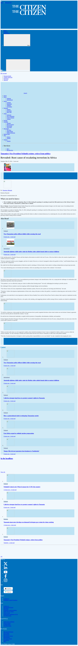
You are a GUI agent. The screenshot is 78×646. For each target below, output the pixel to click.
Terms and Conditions (9, 621)
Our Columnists (10, 116)
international (7, 33)
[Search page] (12, 28)
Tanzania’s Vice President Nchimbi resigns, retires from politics (25, 154)
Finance (9, 109)
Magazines (6, 128)
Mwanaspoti (7, 637)
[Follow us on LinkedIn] (5, 569)
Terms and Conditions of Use (11, 614)
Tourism (9, 123)
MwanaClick (8, 2)
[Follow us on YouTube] (5, 573)
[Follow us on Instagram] (5, 581)
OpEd (5, 113)
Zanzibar (6, 121)
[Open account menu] (18, 65)
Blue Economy (10, 124)
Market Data (7, 134)
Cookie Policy (7, 624)
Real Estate (9, 126)
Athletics (9, 105)
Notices (8, 137)
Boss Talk (9, 112)
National (6, 32)
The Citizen (6, 633)
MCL (2, 2)
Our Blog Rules (7, 615)
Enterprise (9, 110)
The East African (8, 638)
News (5, 97)
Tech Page (9, 127)
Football (9, 102)
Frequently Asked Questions (10, 600)
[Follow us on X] (5, 565)
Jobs (5, 135)
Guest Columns (10, 117)
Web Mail (6, 608)
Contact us (6, 606)
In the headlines (7, 458)
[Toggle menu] (1, 1)
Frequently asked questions (10, 610)
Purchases (6, 78)
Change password (8, 77)
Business (6, 108)
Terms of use (7, 613)
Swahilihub (6, 640)
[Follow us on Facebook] (5, 577)
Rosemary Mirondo (7, 190)
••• (1, 70)
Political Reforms (11, 132)
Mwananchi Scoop (8, 636)
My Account (4, 73)
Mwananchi (6, 634)
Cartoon (9, 119)
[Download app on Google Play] (8, 589)
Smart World (10, 131)
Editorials (9, 115)
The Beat (9, 130)
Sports (5, 101)
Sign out (6, 80)
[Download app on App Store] (8, 592)
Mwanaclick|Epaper (8, 607)
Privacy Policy (7, 623)
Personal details (7, 76)
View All (3, 472)
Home (5, 30)
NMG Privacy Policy (9, 611)
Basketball (9, 104)
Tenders (9, 138)
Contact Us (6, 598)
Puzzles (5, 120)
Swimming (9, 106)
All (1, 556)
